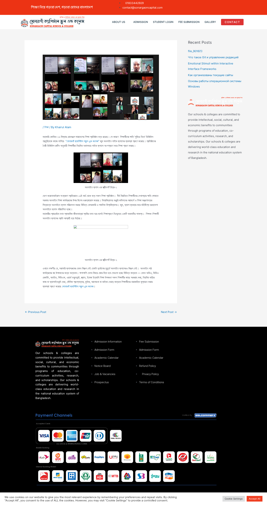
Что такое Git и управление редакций (213, 57)
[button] (120, 22)
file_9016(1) (195, 51)
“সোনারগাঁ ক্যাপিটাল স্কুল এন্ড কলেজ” (82, 141)
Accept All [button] (254, 498)
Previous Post (35, 312)
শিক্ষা (46, 127)
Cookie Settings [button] (234, 498)
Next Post (169, 312)
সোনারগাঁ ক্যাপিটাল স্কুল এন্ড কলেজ (78, 286)
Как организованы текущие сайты (210, 75)
